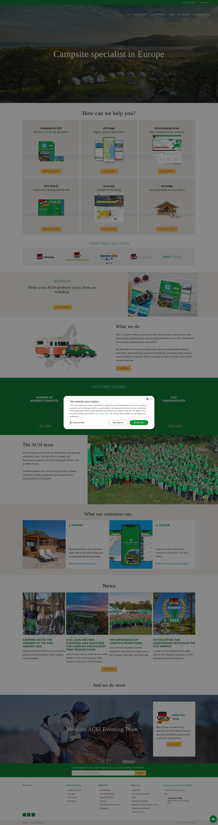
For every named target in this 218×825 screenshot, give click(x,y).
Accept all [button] (139, 422)
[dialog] (109, 412)
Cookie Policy (104, 413)
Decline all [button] (118, 422)
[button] (77, 422)
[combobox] (147, 399)
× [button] (151, 399)
